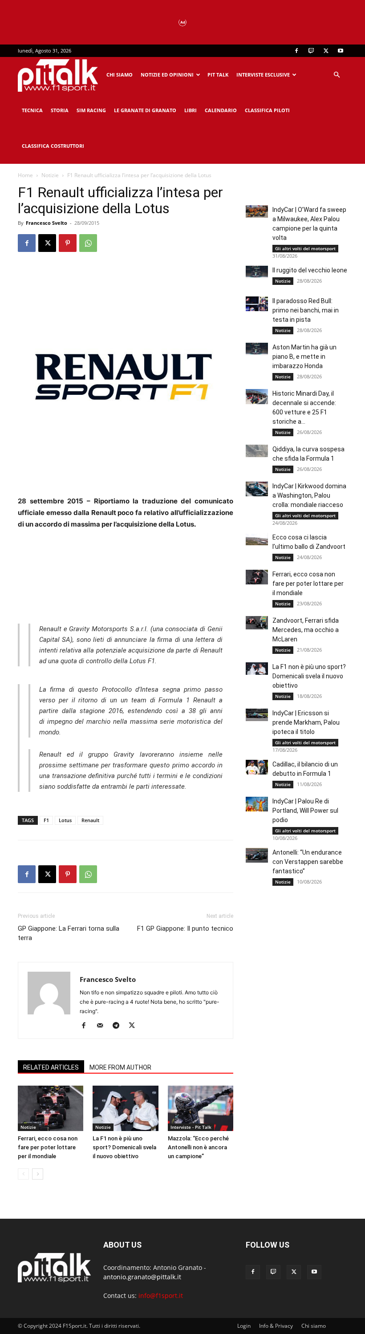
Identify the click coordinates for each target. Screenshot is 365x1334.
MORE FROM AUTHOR (120, 1067)
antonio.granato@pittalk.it (142, 1277)
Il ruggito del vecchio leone (309, 270)
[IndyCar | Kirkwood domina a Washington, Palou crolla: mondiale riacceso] (257, 489)
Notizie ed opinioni (167, 74)
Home (25, 175)
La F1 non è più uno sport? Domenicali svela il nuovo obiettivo (124, 1147)
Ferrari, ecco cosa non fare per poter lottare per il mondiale (47, 1147)
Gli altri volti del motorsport (305, 248)
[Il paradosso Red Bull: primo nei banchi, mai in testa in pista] (257, 303)
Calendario (221, 110)
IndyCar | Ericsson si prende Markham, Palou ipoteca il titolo (306, 722)
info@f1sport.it (160, 1295)
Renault (90, 820)
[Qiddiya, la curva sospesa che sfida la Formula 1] (257, 451)
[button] (336, 75)
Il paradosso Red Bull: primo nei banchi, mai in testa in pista (305, 310)
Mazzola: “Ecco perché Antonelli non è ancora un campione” (198, 1147)
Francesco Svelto (46, 222)
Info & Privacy (276, 1326)
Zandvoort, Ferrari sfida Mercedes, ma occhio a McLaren (305, 630)
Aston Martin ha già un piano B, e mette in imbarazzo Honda (304, 356)
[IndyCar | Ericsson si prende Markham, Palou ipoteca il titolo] (257, 715)
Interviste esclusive (263, 74)
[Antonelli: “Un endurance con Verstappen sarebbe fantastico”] (257, 855)
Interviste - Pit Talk (190, 1127)
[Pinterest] (68, 243)
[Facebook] (296, 51)
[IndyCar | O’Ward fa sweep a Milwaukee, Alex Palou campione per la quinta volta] (257, 211)
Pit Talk (217, 74)
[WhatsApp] (88, 243)
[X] (326, 51)
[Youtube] (340, 51)
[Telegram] (119, 1026)
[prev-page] (23, 1174)
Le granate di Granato (145, 110)
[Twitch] (311, 51)
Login (244, 1326)
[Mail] (103, 1026)
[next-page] (37, 1174)
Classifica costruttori (53, 145)
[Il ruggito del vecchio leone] (257, 272)
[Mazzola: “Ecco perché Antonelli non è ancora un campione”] (200, 1108)
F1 (46, 820)
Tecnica (32, 110)
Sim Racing (91, 110)
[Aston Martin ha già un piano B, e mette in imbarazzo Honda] (257, 349)
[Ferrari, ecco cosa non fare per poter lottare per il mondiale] (50, 1108)
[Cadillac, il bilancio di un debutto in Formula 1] (257, 767)
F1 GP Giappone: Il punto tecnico (185, 928)
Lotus (65, 820)
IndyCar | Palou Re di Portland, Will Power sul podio (305, 810)
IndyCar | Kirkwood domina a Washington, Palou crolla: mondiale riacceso (309, 495)
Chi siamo (119, 74)
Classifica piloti (267, 110)
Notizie (50, 175)
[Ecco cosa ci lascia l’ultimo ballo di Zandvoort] (257, 539)
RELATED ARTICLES (51, 1067)
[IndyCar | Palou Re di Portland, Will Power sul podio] (257, 804)
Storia (60, 110)
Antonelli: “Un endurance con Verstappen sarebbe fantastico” (307, 862)
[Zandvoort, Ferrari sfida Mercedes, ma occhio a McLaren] (257, 622)
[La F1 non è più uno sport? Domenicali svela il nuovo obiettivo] (125, 1108)
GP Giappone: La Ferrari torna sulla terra (68, 933)
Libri (190, 110)
